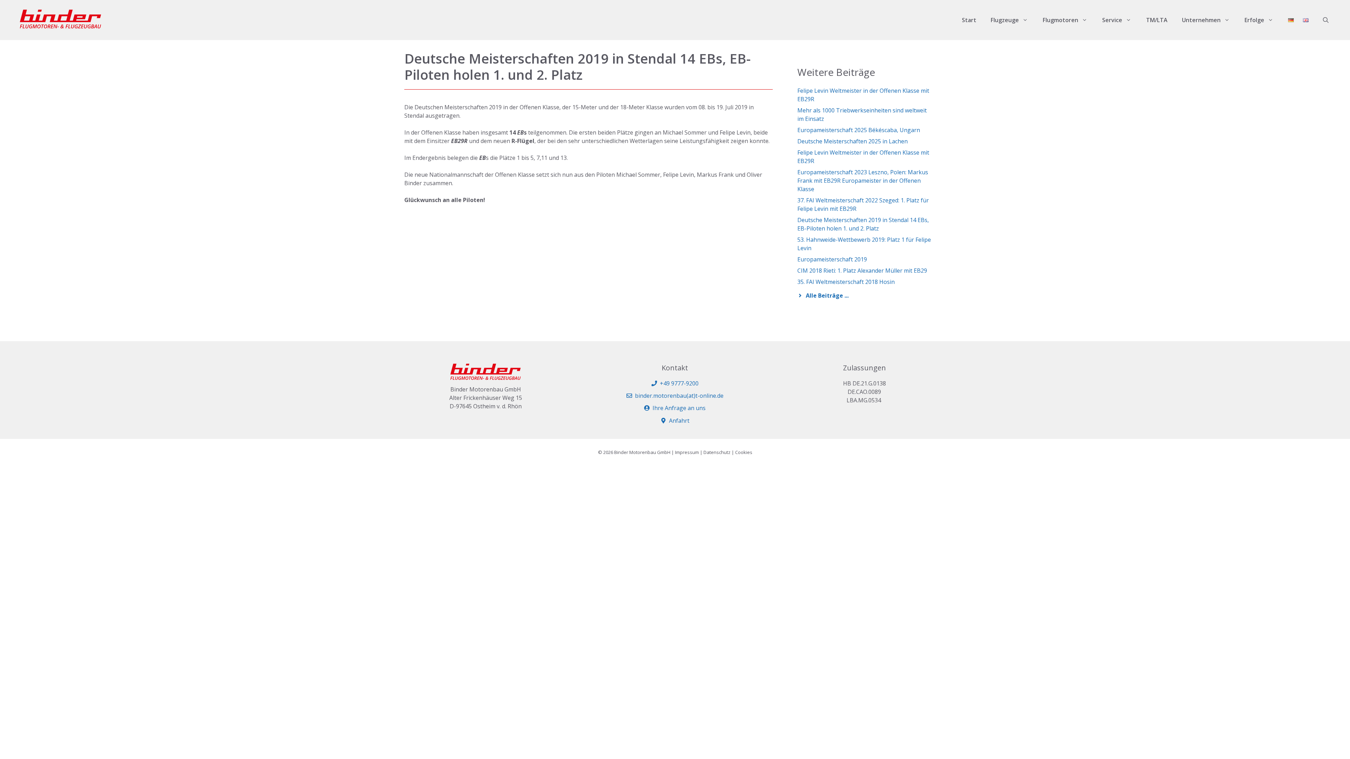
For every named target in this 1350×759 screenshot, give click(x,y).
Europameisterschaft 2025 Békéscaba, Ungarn (858, 130)
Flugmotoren (1060, 20)
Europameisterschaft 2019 (832, 259)
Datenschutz (717, 452)
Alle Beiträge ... (827, 295)
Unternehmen (1201, 20)
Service (1112, 20)
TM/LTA (1157, 20)
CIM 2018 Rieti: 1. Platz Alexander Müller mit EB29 (862, 270)
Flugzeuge (1005, 20)
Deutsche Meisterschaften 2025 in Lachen (852, 141)
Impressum (687, 452)
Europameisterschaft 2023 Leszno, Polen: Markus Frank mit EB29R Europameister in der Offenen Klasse (862, 180)
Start (969, 20)
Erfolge (1254, 20)
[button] (1326, 20)
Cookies (743, 452)
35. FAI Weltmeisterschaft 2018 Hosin (846, 282)
